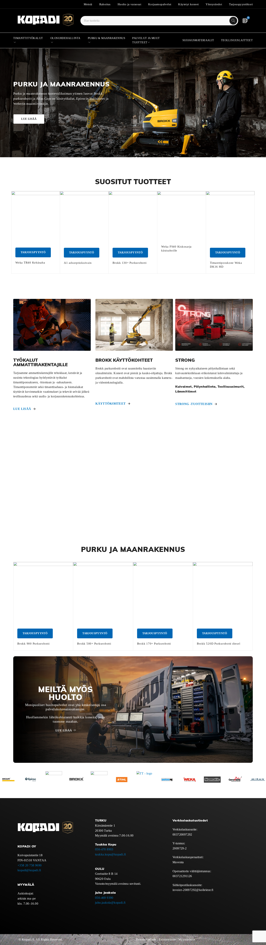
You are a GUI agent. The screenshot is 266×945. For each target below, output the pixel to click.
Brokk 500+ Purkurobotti (94, 643)
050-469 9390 (104, 897)
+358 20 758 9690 (29, 865)
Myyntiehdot (186, 939)
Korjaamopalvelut (159, 4)
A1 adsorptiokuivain (78, 262)
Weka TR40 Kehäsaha (30, 262)
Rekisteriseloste (146, 939)
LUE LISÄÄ (22, 408)
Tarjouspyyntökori (241, 4)
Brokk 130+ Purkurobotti (129, 262)
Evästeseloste (167, 939)
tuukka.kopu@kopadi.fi (110, 854)
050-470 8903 (104, 849)
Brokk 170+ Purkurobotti (154, 643)
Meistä (88, 4)
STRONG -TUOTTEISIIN (194, 404)
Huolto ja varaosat (129, 4)
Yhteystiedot (214, 4)
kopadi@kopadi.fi (29, 870)
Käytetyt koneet (188, 4)
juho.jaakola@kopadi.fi (110, 902)
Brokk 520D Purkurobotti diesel (218, 643)
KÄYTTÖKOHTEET (110, 403)
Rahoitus (105, 4)
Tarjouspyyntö (33, 252)
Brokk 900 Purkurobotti (33, 643)
